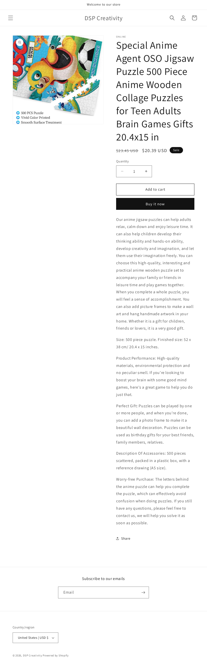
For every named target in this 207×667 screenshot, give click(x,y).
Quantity (122, 161)
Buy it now (155, 203)
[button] (10, 17)
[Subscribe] (143, 592)
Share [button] (126, 538)
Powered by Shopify (56, 655)
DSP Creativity (32, 655)
